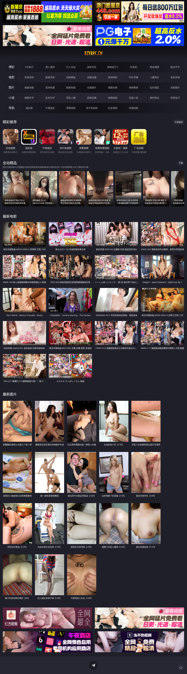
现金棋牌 (154, 67)
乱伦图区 (154, 87)
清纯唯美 (133, 87)
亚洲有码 (112, 77)
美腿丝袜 (112, 87)
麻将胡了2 (112, 67)
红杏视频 (112, 108)
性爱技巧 (175, 97)
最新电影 (10, 216)
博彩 (11, 67)
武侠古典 (91, 97)
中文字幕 (133, 77)
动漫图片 (91, 87)
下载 (181, 163)
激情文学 (29, 97)
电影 (11, 77)
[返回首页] (180, 667)
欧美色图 (71, 87)
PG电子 (29, 67)
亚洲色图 (50, 87)
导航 (11, 108)
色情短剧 (133, 108)
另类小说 (133, 97)
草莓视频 (71, 108)
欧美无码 (50, 77)
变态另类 (175, 77)
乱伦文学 (50, 97)
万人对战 (71, 67)
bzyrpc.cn (93, 53)
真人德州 (50, 67)
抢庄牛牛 (175, 67)
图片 (11, 87)
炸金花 (133, 67)
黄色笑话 (154, 97)
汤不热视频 (92, 108)
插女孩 (29, 108)
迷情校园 (112, 97)
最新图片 (10, 394)
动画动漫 (91, 77)
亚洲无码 (29, 77)
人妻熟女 (154, 77)
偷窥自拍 (29, 87)
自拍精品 (71, 77)
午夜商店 (50, 108)
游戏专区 (91, 67)
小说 (11, 98)
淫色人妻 (71, 97)
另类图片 (175, 87)
